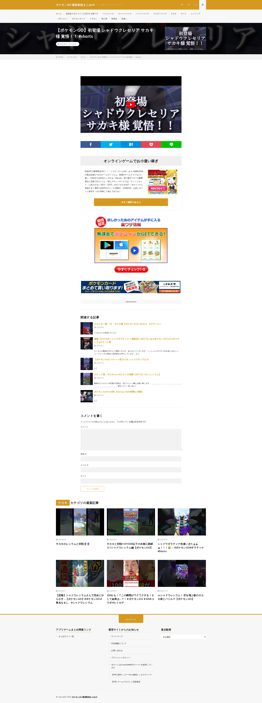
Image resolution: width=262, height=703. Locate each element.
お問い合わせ (117, 650)
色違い (124, 18)
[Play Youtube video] (131, 104)
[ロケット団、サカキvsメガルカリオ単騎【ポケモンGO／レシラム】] (87, 379)
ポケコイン (63, 18)
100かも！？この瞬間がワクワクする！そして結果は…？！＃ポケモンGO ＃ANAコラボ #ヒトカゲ (130, 599)
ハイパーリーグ (142, 13)
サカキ (174, 13)
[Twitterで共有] (111, 144)
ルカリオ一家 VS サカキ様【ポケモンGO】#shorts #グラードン (127, 323)
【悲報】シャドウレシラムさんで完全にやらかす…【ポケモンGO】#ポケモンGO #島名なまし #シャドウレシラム (80, 599)
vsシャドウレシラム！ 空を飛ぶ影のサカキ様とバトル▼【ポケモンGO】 (181, 597)
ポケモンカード (78, 18)
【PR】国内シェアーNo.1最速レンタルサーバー (131, 674)
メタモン (93, 18)
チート (184, 13)
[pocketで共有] (151, 144)
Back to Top (131, 619)
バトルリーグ (108, 13)
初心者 (104, 18)
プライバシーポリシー (120, 657)
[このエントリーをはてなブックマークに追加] (131, 144)
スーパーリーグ (124, 13)
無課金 (114, 18)
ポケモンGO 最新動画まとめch (84, 697)
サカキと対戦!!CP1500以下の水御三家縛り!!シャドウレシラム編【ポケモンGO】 (130, 545)
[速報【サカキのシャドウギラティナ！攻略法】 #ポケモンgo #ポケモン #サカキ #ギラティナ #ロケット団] (87, 343)
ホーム (59, 13)
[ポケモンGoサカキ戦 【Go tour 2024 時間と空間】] (87, 396)
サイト (83, 476)
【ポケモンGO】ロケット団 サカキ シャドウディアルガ (121, 359)
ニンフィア (195, 13)
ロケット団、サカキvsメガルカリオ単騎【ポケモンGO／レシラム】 (127, 374)
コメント (84, 427)
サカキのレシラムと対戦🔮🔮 (73, 543)
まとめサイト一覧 (66, 636)
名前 (84, 454)
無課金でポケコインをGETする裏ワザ (82, 13)
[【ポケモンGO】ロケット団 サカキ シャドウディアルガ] (87, 364)
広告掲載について (118, 643)
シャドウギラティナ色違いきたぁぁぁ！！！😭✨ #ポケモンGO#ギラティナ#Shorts (181, 547)
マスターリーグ (160, 13)
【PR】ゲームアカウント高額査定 (125, 682)
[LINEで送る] (171, 144)
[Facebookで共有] (91, 144)
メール (85, 465)
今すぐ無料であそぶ (131, 202)
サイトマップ (117, 636)
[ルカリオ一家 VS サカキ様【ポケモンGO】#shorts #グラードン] (87, 328)
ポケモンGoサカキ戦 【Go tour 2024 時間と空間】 (118, 391)
